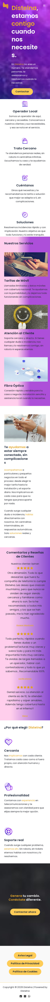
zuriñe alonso (25, 678)
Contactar (22, 91)
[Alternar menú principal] (44, 5)
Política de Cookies (25, 971)
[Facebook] (21, 996)
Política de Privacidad (25, 963)
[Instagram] (25, 996)
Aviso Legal (25, 955)
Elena (25, 716)
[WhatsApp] (29, 996)
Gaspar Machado (25, 625)
